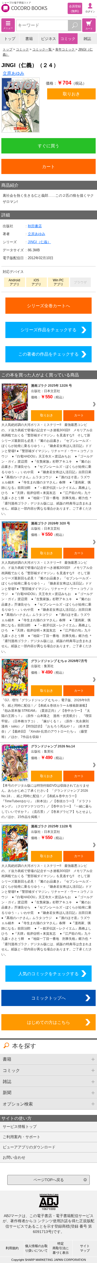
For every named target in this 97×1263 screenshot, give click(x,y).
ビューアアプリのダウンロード (29, 1147)
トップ (9, 38)
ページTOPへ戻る (48, 1180)
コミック (67, 38)
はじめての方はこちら (48, 1022)
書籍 (29, 38)
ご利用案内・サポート (21, 1137)
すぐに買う (48, 145)
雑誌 (87, 38)
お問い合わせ (14, 1157)
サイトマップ (85, 1248)
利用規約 (12, 1248)
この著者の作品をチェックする (48, 354)
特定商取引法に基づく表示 (61, 1248)
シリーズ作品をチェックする (48, 329)
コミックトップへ (48, 997)
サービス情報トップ (20, 1126)
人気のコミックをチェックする (48, 973)
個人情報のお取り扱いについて (36, 1248)
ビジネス (48, 38)
